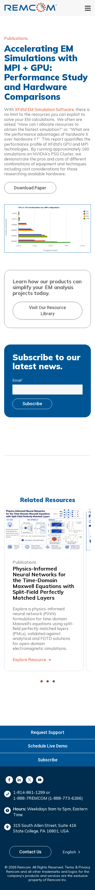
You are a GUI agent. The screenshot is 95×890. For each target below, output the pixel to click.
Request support (47, 732)
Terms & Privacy (77, 867)
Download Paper (30, 187)
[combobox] (73, 852)
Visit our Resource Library (47, 310)
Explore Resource (30, 659)
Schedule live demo (47, 745)
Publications (16, 38)
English (69, 851)
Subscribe (47, 759)
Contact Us (30, 851)
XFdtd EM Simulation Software (44, 109)
